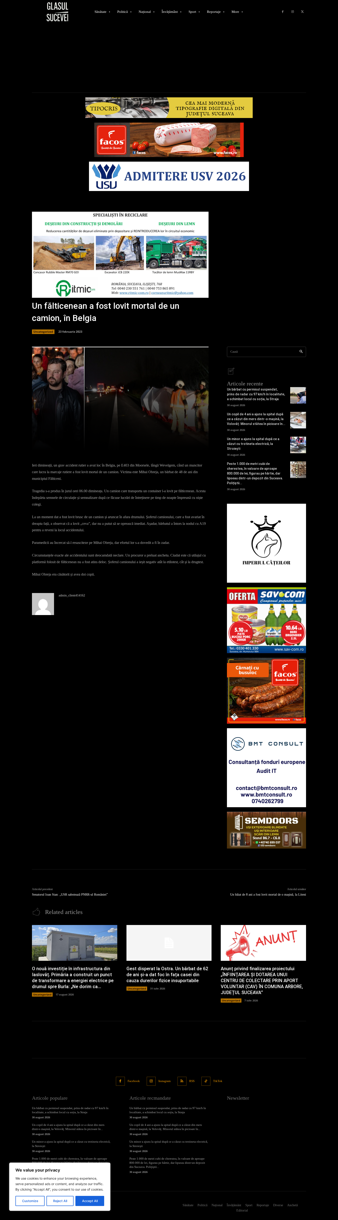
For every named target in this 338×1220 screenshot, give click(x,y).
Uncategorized (43, 332)
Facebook (134, 1081)
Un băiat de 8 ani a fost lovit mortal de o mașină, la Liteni (268, 894)
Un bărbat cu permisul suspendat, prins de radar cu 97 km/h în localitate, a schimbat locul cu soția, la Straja (256, 394)
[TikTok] (205, 1081)
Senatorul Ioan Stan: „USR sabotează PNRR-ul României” (70, 894)
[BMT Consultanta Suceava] (266, 768)
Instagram (164, 1081)
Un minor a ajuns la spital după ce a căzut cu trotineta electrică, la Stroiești (253, 443)
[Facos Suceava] (266, 690)
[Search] (301, 352)
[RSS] (182, 1081)
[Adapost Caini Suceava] (266, 543)
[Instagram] (292, 12)
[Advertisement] (169, 58)
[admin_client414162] (43, 604)
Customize (30, 1201)
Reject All (60, 1201)
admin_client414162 (72, 595)
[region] (59, 1187)
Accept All (90, 1201)
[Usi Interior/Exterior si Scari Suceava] (266, 830)
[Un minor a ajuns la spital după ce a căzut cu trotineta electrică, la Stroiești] (298, 445)
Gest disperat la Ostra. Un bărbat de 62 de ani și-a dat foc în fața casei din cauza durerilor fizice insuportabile (167, 974)
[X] (302, 12)
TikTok (217, 1081)
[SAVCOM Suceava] (266, 620)
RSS (192, 1081)
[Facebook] (282, 12)
